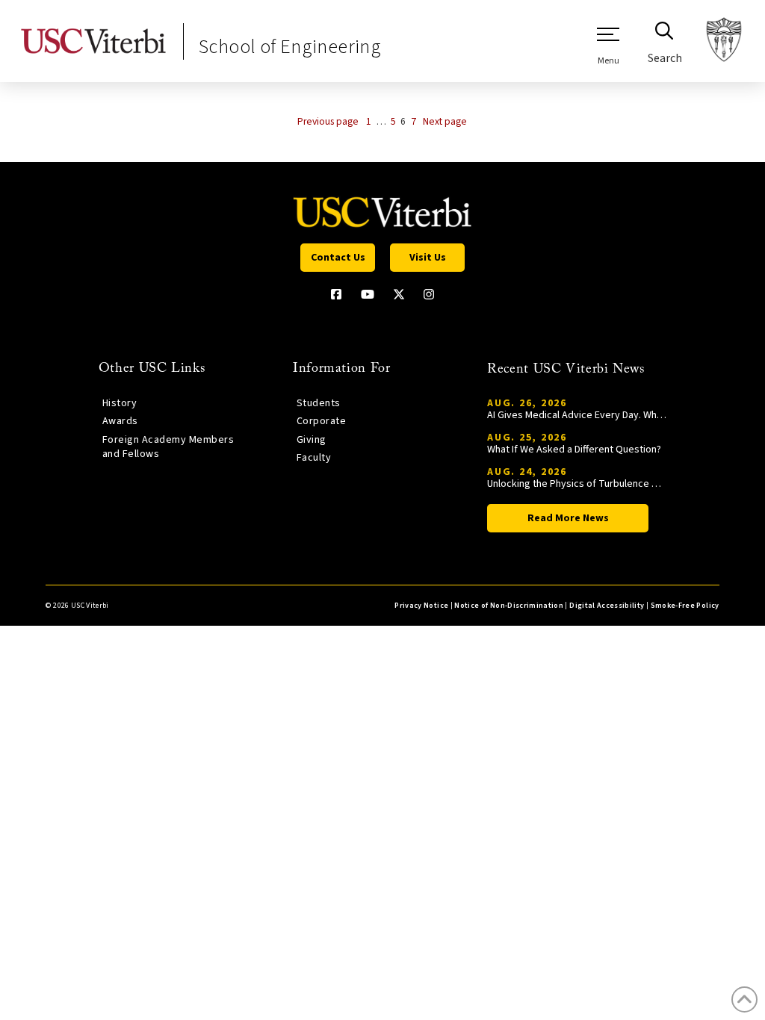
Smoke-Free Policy (685, 605)
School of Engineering (290, 46)
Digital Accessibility (606, 605)
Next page (445, 121)
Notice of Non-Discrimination (508, 605)
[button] (608, 45)
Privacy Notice (421, 605)
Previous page (328, 121)
